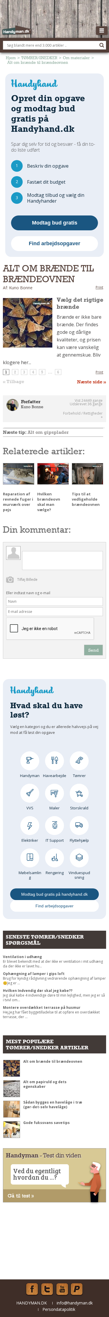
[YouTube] (62, 1289)
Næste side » (91, 382)
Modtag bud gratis (54, 223)
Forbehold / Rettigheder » (83, 415)
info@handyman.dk (75, 1303)
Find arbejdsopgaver (54, 243)
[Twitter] (47, 1289)
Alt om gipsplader (48, 432)
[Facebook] (32, 1289)
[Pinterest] (77, 1289)
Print (99, 287)
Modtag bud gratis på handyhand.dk (54, 894)
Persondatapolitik (58, 1309)
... (50, 372)
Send (93, 650)
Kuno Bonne (32, 406)
